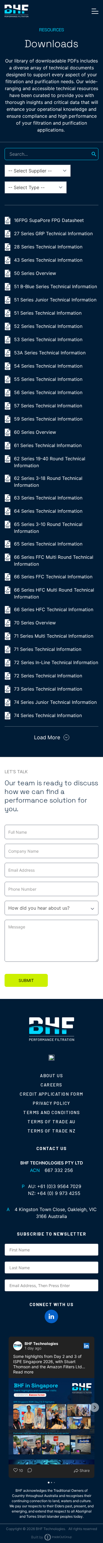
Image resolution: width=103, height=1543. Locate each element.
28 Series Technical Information (48, 247)
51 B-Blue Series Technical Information (55, 286)
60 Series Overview (35, 432)
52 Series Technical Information (48, 326)
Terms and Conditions (51, 1112)
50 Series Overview (35, 273)
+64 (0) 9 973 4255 (58, 1193)
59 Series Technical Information (48, 419)
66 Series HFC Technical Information (53, 609)
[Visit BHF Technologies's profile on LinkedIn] (19, 1345)
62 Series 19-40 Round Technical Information (49, 462)
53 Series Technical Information (48, 339)
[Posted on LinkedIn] (86, 1345)
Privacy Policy (51, 1103)
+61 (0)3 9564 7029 (59, 1186)
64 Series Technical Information (48, 511)
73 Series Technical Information (48, 689)
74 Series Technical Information (48, 715)
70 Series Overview (35, 623)
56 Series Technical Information (48, 392)
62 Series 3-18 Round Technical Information (48, 481)
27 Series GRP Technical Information (53, 233)
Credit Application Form (51, 1094)
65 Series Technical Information (48, 544)
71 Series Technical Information (47, 649)
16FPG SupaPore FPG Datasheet (49, 220)
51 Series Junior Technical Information (55, 300)
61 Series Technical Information (48, 445)
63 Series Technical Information (48, 498)
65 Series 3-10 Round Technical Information (48, 527)
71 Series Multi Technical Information (53, 636)
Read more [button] (23, 1371)
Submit (26, 980)
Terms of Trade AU (51, 1121)
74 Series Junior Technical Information (55, 702)
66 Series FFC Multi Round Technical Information (53, 560)
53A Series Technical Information (50, 353)
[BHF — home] (16, 11)
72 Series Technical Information (48, 676)
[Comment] (28, 1471)
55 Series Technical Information (48, 379)
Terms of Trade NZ (51, 1130)
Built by (37, 1537)
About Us (51, 1075)
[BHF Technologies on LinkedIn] (51, 1316)
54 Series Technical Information (48, 366)
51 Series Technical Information (48, 313)
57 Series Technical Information (48, 405)
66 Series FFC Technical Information (53, 576)
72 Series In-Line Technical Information (56, 662)
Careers (51, 1084)
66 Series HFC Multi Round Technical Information (54, 593)
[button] (8, 1407)
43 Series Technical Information (48, 260)
